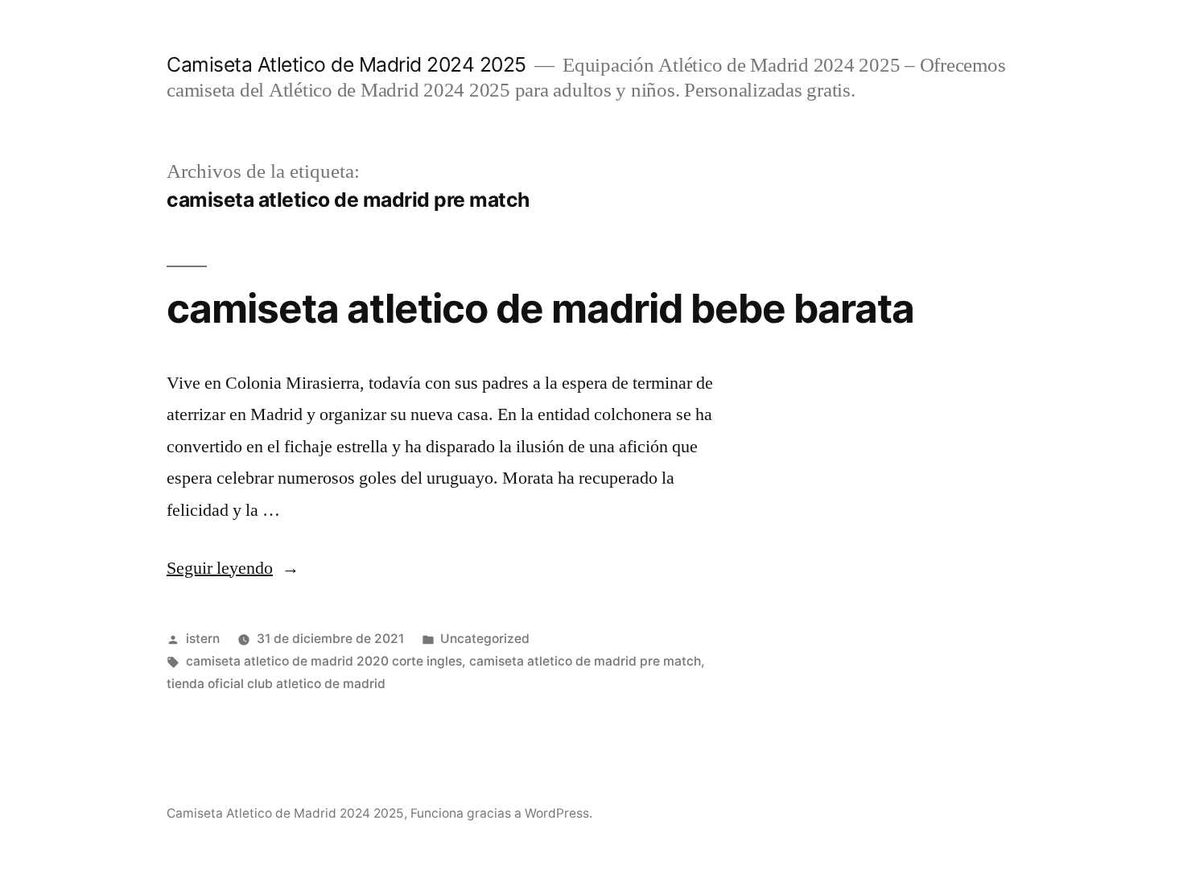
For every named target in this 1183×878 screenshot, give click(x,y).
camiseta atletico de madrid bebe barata (540, 308)
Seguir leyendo (233, 568)
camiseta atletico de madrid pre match (585, 661)
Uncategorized (485, 638)
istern (203, 638)
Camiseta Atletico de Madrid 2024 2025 (346, 64)
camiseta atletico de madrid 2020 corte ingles (324, 661)
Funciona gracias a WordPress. (501, 813)
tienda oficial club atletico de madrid (276, 683)
